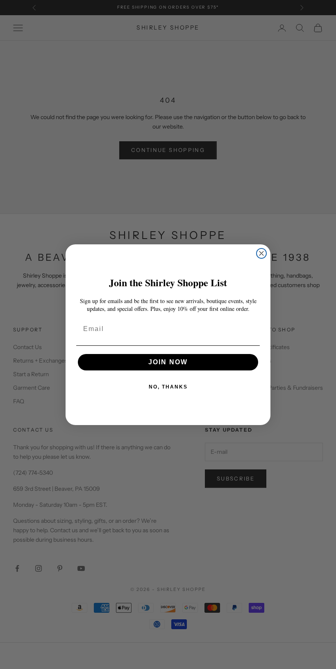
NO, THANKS (168, 387)
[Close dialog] (261, 253)
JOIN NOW (168, 362)
